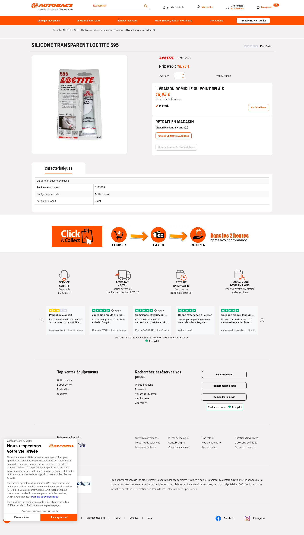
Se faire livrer (258, 107)
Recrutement (209, 447)
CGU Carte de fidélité (246, 442)
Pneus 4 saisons (144, 384)
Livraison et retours (145, 447)
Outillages (86, 30)
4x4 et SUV (141, 403)
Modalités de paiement (147, 442)
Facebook (229, 518)
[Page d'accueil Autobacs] (52, 6)
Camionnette (142, 398)
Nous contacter (224, 374)
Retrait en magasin (245, 447)
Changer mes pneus (49, 20)
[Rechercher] (145, 5)
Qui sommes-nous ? (178, 447)
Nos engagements (211, 442)
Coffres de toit (65, 380)
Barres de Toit (64, 384)
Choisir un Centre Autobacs (173, 135)
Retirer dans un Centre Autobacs (176, 147)
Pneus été (140, 389)
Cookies (134, 517)
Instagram (259, 518)
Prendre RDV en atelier (253, 20)
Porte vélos (63, 389)
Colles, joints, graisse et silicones (108, 30)
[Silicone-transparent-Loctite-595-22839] (79, 104)
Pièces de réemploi (178, 438)
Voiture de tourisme (145, 393)
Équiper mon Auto (127, 20)
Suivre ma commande (147, 438)
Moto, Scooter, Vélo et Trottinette (173, 20)
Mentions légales (96, 517)
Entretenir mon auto (88, 20)
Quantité (164, 75)
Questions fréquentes (246, 438)
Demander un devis (224, 397)
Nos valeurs (208, 438)
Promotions (216, 20)
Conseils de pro (176, 442)
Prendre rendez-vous (224, 385)
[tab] (58, 168)
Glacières (62, 393)
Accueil (56, 30)
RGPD (117, 517)
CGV (149, 517)
